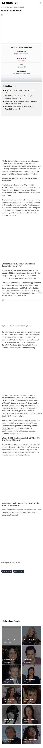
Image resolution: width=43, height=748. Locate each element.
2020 (19, 60)
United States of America (21, 73)
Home (3, 7)
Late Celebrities (18, 571)
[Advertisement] (21, 137)
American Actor (6, 571)
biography (9, 7)
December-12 (24, 54)
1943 (16, 54)
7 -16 (23, 60)
